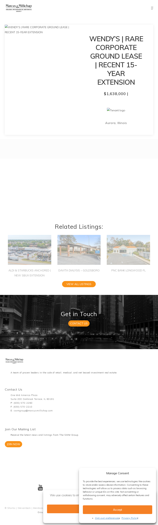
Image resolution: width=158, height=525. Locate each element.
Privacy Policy (130, 518)
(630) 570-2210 (22, 406)
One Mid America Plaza (24, 395)
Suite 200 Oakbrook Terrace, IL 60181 (32, 399)
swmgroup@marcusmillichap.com (33, 410)
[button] (152, 8)
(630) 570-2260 (23, 403)
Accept (117, 509)
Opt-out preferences (107, 518)
